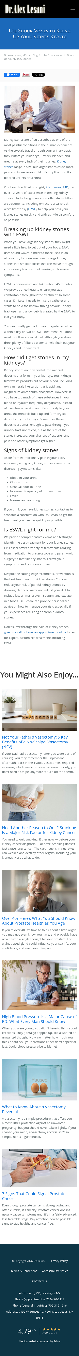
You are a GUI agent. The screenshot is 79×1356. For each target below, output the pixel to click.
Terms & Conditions (24, 1271)
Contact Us (39, 1281)
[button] (72, 8)
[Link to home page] (33, 9)
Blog (35, 55)
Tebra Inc (38, 1261)
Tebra (57, 1341)
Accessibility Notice (55, 1271)
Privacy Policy (59, 1261)
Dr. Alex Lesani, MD (15, 55)
